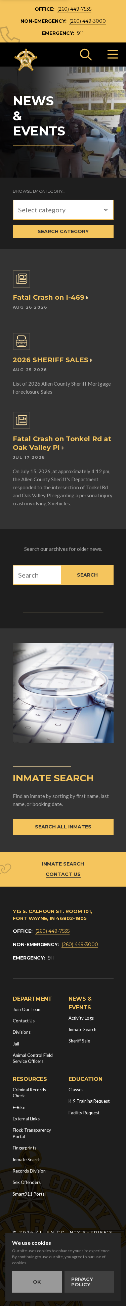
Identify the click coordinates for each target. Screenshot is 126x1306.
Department (32, 999)
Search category (63, 231)
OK (37, 1282)
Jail (16, 1043)
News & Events (80, 1003)
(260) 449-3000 (87, 21)
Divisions (22, 1032)
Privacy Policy (82, 1282)
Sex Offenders (27, 1182)
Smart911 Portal (29, 1194)
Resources (30, 1079)
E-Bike (19, 1107)
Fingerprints (24, 1147)
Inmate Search (63, 864)
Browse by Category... (39, 191)
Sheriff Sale (79, 1040)
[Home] (26, 60)
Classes (76, 1089)
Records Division (29, 1171)
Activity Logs (81, 1018)
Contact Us (63, 874)
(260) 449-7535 (74, 9)
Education (85, 1079)
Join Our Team (27, 1009)
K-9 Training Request (89, 1101)
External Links (26, 1118)
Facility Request (84, 1112)
